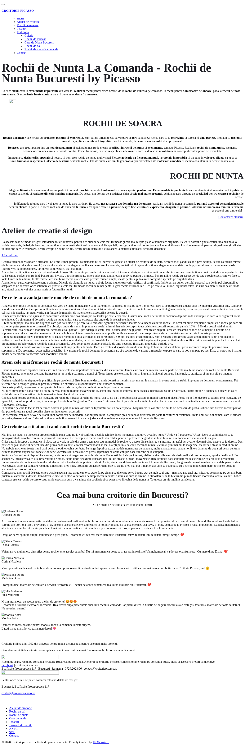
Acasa (20, 18)
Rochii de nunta (18, 715)
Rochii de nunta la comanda (41, 49)
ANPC (13, 728)
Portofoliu (23, 32)
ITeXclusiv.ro (101, 742)
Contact (21, 52)
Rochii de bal (32, 46)
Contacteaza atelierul (230, 217)
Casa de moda (17, 718)
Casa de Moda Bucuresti (39, 42)
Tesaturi (21, 28)
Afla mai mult (10, 255)
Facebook (7, 665)
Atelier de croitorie (28, 21)
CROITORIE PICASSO (18, 10)
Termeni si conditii (20, 725)
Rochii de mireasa (27, 25)
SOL (12, 732)
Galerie (28, 35)
